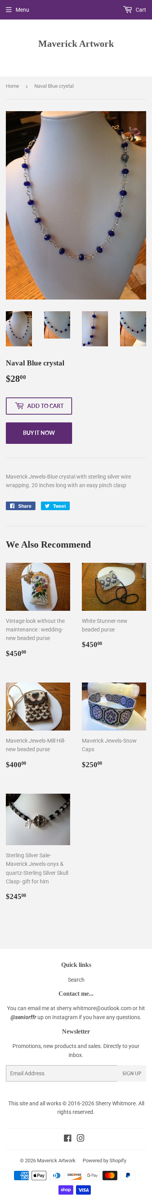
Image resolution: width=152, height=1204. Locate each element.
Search (76, 980)
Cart (140, 10)
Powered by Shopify (104, 1160)
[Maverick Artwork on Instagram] (81, 1139)
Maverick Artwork (76, 43)
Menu (22, 10)
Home (12, 86)
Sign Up (131, 1073)
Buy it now (39, 432)
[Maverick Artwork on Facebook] (68, 1139)
